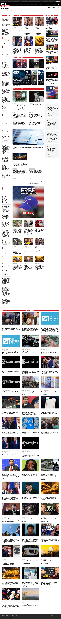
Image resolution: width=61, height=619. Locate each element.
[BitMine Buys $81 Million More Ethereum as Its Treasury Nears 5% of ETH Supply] (11, 573)
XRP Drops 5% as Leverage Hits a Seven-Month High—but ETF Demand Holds (17, 267)
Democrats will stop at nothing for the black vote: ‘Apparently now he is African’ (51, 26)
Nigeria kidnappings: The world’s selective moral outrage (49, 433)
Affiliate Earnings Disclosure (8, 617)
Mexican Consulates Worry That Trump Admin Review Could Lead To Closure (6, 301)
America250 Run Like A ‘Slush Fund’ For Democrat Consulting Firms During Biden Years (6, 209)
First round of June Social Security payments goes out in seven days (49, 352)
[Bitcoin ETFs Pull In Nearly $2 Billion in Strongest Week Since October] (50, 488)
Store (54, 4)
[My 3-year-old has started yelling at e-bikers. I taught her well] (11, 382)
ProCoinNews (37, 46)
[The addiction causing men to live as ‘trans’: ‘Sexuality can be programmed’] (50, 509)
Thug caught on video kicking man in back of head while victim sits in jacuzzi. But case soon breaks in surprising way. (30, 584)
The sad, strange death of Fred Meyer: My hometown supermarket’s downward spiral (17, 250)
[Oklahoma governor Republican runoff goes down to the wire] (28, 259)
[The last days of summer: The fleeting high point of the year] (30, 595)
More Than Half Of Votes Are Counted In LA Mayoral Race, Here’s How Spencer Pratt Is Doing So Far (52, 137)
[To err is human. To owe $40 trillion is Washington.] (39, 223)
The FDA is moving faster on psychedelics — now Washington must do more (5, 83)
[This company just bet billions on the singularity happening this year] (28, 137)
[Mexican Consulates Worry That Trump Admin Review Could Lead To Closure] (11, 342)
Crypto (51, 4)
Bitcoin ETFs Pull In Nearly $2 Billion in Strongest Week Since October (49, 498)
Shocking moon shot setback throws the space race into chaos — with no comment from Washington (10, 541)
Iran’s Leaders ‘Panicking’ (6, 25)
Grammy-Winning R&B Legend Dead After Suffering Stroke (51, 124)
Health (25, 4)
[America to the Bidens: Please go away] (11, 362)
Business (36, 4)
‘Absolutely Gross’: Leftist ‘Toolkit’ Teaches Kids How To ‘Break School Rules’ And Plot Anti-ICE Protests (6, 233)
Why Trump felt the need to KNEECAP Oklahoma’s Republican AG (35, 123)
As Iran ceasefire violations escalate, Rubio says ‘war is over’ (6, 167)
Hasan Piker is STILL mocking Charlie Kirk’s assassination (16, 30)
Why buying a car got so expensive (28, 351)
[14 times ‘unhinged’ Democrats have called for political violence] (39, 241)
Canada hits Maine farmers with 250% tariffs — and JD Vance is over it (28, 249)
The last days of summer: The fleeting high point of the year (29, 604)
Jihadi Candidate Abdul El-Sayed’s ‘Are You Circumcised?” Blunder (6, 48)
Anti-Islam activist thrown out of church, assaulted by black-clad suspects (30, 520)
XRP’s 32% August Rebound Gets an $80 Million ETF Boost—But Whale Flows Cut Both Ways (39, 51)
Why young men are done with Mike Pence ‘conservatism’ (6, 74)
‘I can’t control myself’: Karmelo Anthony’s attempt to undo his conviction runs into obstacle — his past (30, 541)
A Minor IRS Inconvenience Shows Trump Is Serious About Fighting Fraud (5, 159)
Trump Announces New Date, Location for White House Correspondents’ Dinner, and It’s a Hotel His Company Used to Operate (6, 149)
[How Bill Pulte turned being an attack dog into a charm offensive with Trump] (50, 362)
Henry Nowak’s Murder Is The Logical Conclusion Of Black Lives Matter (6, 175)
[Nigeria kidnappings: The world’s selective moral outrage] (50, 423)
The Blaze (14, 27)
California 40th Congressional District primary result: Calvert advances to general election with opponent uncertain (30, 454)
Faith (48, 4)
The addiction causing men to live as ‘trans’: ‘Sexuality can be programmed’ (49, 520)
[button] (58, 4)
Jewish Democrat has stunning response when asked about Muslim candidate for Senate (28, 31)
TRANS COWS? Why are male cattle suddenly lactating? (52, 52)
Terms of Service (6, 615)
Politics (17, 4)
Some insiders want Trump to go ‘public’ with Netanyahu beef (10, 453)
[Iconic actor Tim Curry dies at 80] (36, 96)
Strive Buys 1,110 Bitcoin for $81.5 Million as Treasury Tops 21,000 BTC (30, 498)
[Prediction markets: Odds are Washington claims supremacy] (50, 403)
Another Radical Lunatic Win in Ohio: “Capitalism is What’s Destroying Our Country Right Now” (6, 65)
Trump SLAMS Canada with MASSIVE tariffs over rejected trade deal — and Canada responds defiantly (10, 499)
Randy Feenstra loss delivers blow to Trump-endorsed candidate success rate (6, 100)
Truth (45, 4)
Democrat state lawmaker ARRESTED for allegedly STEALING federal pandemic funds (28, 51)
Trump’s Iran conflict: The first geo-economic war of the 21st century (29, 393)
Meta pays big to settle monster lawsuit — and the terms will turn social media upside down (19, 116)
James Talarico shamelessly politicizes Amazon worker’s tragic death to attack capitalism (11, 520)
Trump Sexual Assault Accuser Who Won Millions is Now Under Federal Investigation (6, 250)
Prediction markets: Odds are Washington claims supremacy (49, 413)
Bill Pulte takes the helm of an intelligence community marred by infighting (6, 272)
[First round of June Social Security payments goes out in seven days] (50, 342)
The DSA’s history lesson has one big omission (6, 19)
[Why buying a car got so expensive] (30, 342)
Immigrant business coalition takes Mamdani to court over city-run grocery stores (19, 181)
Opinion (21, 4)
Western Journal (44, 326)
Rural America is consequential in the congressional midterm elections (6, 125)
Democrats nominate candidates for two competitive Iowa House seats (6, 242)
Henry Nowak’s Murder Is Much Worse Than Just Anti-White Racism (6, 182)
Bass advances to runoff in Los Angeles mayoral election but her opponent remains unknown (6, 281)
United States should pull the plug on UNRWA (30, 433)
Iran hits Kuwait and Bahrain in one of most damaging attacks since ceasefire (5, 109)
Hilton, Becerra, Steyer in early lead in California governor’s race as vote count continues (10, 434)
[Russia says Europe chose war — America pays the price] (11, 403)
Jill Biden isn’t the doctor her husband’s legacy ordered (6, 258)
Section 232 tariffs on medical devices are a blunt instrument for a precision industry (6, 139)
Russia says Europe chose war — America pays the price (10, 413)
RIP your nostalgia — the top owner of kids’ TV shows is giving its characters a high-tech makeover (28, 232)
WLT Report (50, 133)
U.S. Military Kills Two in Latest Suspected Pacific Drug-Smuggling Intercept (6, 91)
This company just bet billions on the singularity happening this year (28, 148)
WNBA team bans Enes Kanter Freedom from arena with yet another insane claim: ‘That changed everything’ (36, 181)
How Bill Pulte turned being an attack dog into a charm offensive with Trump (49, 372)
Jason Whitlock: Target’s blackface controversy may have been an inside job (19, 123)
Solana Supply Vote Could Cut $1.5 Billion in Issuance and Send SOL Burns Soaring (36, 171)
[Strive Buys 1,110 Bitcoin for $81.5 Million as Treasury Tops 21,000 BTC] (30, 488)
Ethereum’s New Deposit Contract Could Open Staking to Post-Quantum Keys (20, 164)
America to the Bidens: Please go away (10, 372)
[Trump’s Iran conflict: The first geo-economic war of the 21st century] (30, 382)
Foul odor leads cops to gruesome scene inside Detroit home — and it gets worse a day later (52, 40)
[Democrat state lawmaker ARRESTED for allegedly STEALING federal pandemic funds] (28, 41)
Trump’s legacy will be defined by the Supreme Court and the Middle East (30, 372)
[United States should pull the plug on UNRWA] (30, 423)
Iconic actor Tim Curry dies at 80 (36, 105)
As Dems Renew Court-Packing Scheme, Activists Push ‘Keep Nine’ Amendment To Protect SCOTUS (6, 199)
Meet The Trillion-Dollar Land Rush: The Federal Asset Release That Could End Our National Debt (52, 110)
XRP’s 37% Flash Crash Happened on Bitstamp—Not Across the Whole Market (49, 562)
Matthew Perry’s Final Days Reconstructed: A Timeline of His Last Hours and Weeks (6, 117)
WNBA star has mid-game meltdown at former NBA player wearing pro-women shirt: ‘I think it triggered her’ (10, 605)
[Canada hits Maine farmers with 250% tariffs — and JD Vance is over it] (28, 241)
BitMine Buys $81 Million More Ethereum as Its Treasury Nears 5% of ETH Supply (10, 583)
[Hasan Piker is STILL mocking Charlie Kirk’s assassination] (17, 21)
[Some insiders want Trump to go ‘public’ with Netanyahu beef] (11, 444)
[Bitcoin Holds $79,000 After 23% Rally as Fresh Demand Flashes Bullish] (39, 259)
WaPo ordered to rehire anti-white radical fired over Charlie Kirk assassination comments (30, 476)
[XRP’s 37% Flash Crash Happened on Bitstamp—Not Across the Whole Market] (50, 551)
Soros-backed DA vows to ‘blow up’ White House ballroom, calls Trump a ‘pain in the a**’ (36, 116)
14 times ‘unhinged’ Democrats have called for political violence (39, 249)
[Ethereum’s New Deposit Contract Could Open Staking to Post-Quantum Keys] (20, 156)
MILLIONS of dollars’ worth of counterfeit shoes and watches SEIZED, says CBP (6, 56)
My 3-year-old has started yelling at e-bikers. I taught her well (10, 392)
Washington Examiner (6, 326)
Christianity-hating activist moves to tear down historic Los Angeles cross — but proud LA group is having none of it (17, 233)
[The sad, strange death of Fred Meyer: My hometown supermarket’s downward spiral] (17, 241)
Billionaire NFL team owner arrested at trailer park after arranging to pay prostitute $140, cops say (10, 476)
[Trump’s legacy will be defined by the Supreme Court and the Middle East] (30, 362)
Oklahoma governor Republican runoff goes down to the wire (28, 267)
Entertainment (30, 4)
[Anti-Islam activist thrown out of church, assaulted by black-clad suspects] (30, 509)
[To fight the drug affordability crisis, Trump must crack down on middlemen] (50, 382)
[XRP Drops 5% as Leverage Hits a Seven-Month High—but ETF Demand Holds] (17, 259)
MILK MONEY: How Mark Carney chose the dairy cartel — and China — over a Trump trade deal (6, 41)
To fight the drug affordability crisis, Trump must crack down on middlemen (49, 393)
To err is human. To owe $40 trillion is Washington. (39, 230)
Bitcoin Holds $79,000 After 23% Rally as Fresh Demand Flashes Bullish (39, 267)
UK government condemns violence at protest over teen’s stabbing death (6, 190)
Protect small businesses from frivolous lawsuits (6, 131)
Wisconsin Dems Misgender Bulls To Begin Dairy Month (5, 217)
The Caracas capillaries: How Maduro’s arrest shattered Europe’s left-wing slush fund (29, 413)
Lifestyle (41, 4)
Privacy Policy (14, 615)
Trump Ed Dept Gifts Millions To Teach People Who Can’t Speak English (6, 224)
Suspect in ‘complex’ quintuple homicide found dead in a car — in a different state (30, 562)
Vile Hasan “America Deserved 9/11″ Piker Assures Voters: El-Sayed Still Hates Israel (5, 32)
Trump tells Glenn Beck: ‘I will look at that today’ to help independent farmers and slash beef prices (17, 51)
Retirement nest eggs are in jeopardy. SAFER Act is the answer (6, 265)
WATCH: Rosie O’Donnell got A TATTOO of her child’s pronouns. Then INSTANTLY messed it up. (51, 66)
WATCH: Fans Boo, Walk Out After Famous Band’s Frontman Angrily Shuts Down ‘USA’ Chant (51, 151)
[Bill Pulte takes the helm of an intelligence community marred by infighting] (11, 319)
